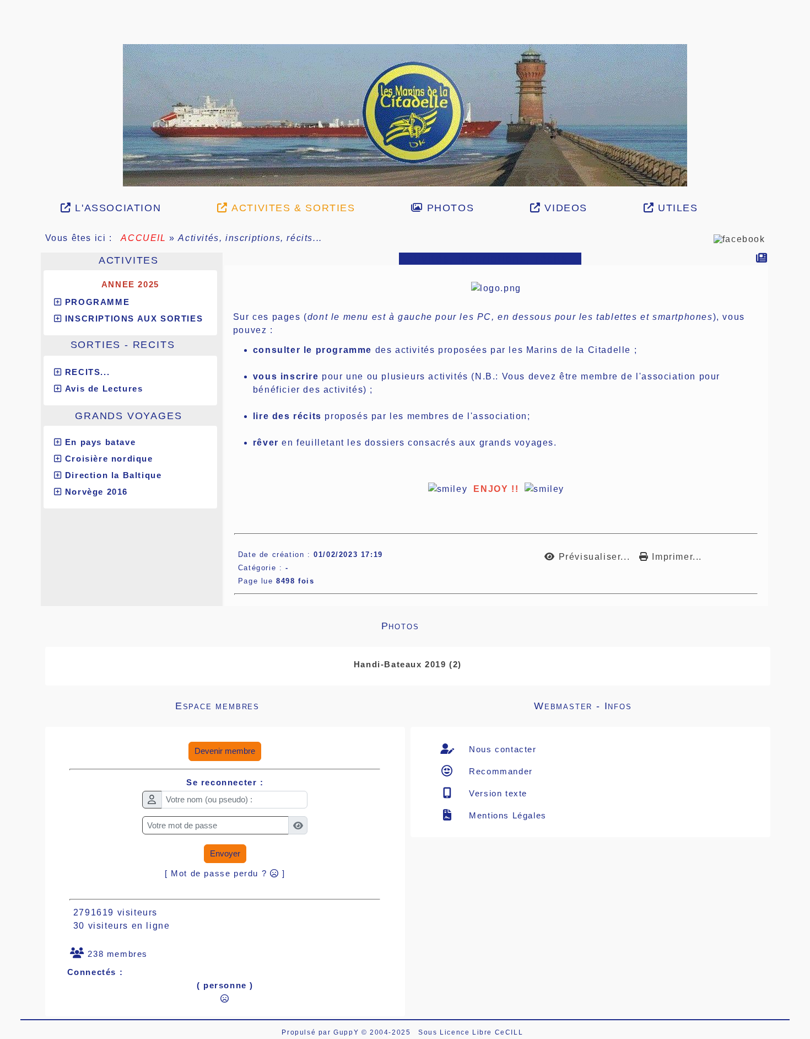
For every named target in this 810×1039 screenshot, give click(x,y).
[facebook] (739, 106)
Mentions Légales (506, 683)
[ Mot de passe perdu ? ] (225, 741)
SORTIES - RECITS (140, 212)
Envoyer (225, 721)
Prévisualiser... (594, 425)
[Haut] (6, 86)
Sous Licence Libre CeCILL (472, 900)
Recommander (499, 639)
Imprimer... (675, 425)
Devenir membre (225, 619)
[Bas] (6, 113)
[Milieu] (6, 100)
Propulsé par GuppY (321, 900)
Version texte (496, 661)
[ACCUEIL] (405, 48)
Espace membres (275, 574)
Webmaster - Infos (637, 574)
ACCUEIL (143, 106)
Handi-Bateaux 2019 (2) (408, 532)
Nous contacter (501, 617)
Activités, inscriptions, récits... (490, 127)
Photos (561, 494)
